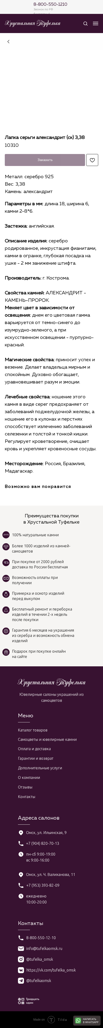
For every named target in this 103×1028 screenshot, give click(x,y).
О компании (29, 777)
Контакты (26, 796)
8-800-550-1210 (50, 4)
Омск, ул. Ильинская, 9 (46, 832)
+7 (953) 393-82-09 (42, 885)
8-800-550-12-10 (41, 938)
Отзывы (25, 787)
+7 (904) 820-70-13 (42, 843)
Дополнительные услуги (40, 768)
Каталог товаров (32, 730)
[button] (85, 23)
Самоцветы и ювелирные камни (47, 739)
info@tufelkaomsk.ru (44, 948)
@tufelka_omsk (39, 959)
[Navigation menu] (95, 23)
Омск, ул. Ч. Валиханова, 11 (50, 874)
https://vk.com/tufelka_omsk (51, 970)
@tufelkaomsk (38, 980)
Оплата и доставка (34, 749)
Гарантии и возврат (35, 758)
